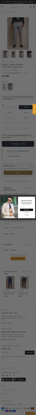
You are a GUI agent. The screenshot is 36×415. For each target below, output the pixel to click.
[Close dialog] (34, 198)
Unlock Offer (26, 209)
